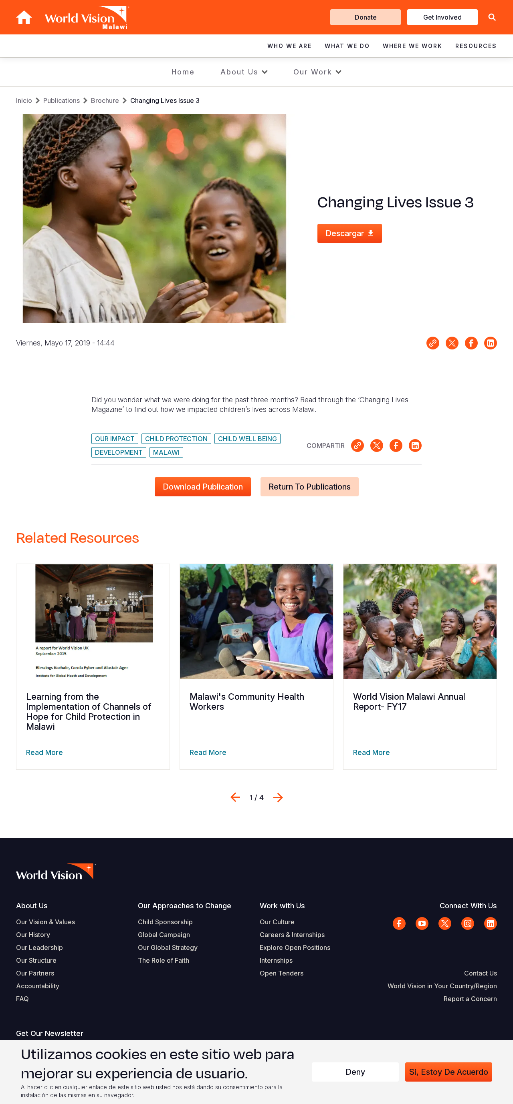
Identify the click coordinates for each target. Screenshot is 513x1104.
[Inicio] (24, 17)
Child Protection (176, 439)
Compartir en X (452, 343)
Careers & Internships (292, 935)
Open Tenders (281, 973)
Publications (61, 100)
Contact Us (480, 973)
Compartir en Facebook (471, 343)
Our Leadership (39, 947)
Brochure (105, 100)
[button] (492, 17)
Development (119, 452)
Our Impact (115, 439)
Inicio (24, 100)
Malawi (166, 452)
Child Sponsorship (165, 922)
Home (183, 72)
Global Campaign (164, 935)
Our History (33, 935)
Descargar (344, 233)
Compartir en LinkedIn (490, 343)
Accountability (37, 986)
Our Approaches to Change (184, 905)
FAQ (22, 999)
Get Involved (442, 17)
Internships (276, 960)
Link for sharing (432, 343)
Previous (235, 797)
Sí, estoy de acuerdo (448, 1072)
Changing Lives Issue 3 (165, 100)
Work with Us (282, 905)
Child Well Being (247, 439)
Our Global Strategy (168, 947)
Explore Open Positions (295, 947)
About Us (239, 72)
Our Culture (277, 922)
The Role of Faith (163, 960)
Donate (366, 17)
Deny (355, 1072)
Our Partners (35, 973)
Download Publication (203, 487)
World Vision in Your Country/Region (442, 986)
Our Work (312, 72)
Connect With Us (468, 905)
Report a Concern (470, 999)
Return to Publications (310, 487)
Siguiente (278, 797)
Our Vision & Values (45, 922)
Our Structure (36, 960)
